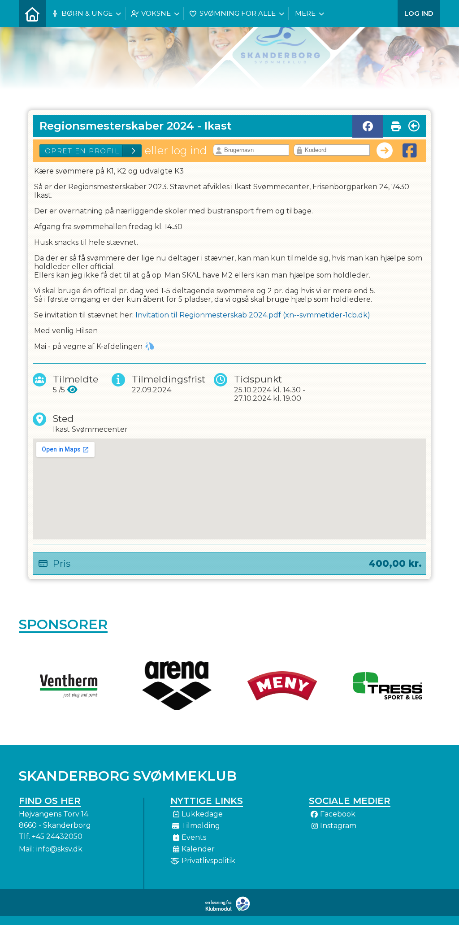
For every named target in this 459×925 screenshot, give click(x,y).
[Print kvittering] (396, 124)
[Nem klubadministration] (229, 909)
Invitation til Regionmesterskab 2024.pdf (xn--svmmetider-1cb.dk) (252, 315)
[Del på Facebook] (367, 126)
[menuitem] (32, 13)
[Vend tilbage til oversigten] (414, 126)
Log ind (418, 13)
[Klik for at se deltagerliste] (72, 390)
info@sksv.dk (59, 849)
